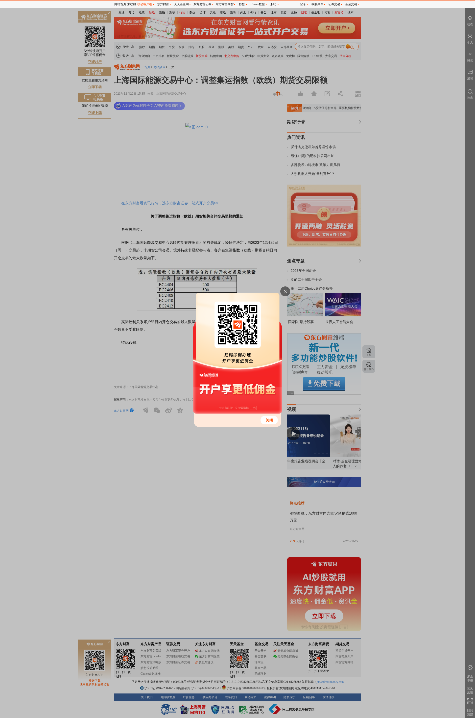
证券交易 (334, 4)
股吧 (273, 4)
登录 (303, 4)
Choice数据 (258, 4)
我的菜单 (317, 4)
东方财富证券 (202, 4)
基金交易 (351, 4)
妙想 (242, 4)
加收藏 (131, 4)
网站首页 (120, 4)
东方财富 (163, 4)
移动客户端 (144, 4)
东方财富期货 (225, 4)
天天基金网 (181, 4)
